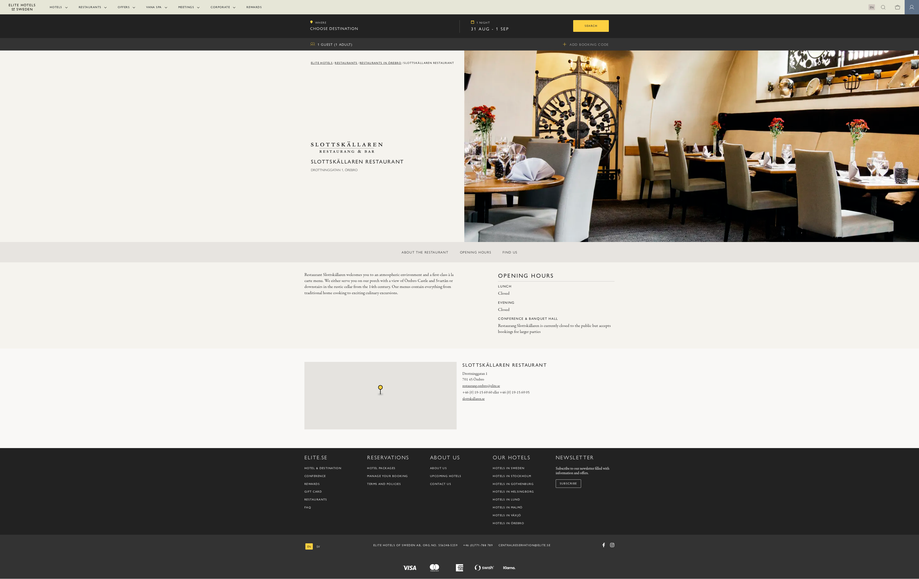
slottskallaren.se (473, 399)
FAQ (307, 507)
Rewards (254, 7)
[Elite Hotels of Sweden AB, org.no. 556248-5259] (22, 8)
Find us (510, 252)
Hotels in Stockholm (512, 476)
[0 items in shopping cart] (897, 7)
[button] (883, 7)
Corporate (220, 7)
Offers (124, 7)
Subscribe (568, 483)
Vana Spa (154, 7)
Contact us (440, 484)
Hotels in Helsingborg (513, 492)
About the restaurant (425, 252)
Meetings (186, 7)
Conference (315, 476)
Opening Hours (475, 252)
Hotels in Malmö (508, 507)
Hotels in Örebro (508, 523)
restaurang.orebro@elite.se (481, 386)
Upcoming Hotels (445, 476)
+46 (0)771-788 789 (478, 545)
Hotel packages (381, 468)
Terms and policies (384, 484)
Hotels (56, 7)
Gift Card (313, 492)
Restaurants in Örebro (380, 63)
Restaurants (90, 7)
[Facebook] (603, 545)
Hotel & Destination (322, 468)
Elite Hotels (322, 63)
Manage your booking (387, 476)
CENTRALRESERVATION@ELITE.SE (524, 545)
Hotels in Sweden (508, 468)
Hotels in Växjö (507, 515)
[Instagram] (612, 545)
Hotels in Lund (506, 499)
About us (438, 468)
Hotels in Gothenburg (513, 484)
